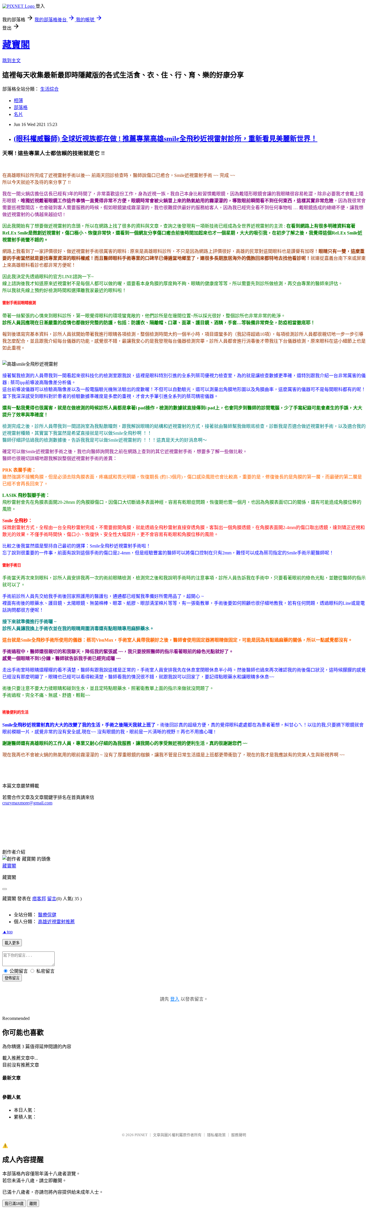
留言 (51, 898)
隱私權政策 (216, 1135)
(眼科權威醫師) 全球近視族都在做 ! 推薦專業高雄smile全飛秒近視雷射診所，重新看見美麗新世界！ (165, 138)
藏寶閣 (16, 44)
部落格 (21, 107)
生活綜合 (49, 89)
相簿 (18, 100)
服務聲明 (238, 1135)
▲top (7, 931)
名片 (18, 114)
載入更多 (12, 943)
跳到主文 (11, 60)
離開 (33, 1203)
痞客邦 (39, 898)
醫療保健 (47, 914)
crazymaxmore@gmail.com (27, 802)
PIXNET (141, 1135)
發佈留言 (12, 978)
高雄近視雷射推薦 (56, 921)
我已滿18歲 (14, 1203)
